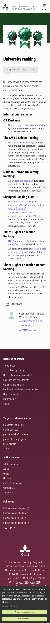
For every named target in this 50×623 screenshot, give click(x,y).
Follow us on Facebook (14, 522)
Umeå (6, 473)
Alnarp (6, 468)
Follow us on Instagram (14, 508)
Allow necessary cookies (24, 612)
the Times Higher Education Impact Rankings (27, 283)
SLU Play (7, 527)
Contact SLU (9, 487)
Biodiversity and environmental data (20, 389)
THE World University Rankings (23, 241)
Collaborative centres (13, 384)
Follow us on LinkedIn (14, 513)
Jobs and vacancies (12, 483)
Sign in (6, 403)
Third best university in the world (24, 125)
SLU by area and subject (19, 181)
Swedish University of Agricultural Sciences (23, 7)
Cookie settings (9, 606)
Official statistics (11, 394)
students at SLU (10, 429)
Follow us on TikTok (13, 517)
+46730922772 (27, 329)
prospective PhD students (15, 434)
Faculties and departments (16, 380)
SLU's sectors (9, 443)
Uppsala (7, 478)
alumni (6, 448)
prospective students (13, 424)
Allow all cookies (24, 619)
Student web (9, 365)
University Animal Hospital (16, 375)
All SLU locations (11, 464)
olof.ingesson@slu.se (30, 321)
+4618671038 (26, 325)
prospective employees (14, 439)
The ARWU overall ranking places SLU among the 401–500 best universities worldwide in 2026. (26, 205)
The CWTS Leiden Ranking (20, 142)
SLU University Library (13, 370)
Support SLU (9, 492)
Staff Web (8, 398)
